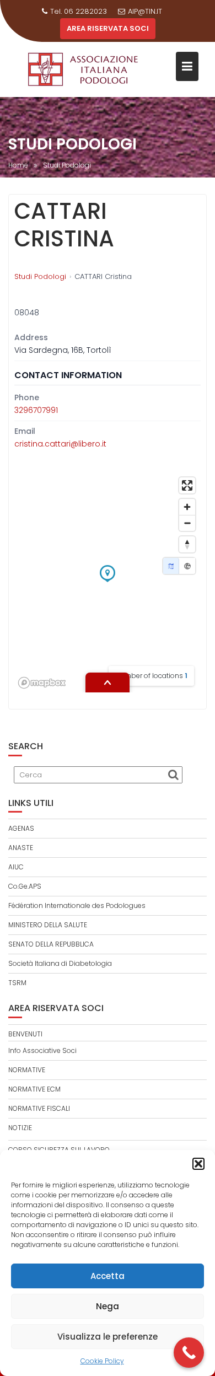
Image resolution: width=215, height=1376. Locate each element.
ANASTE (20, 847)
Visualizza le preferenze (107, 1336)
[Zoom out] (187, 523)
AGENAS (21, 828)
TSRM (17, 982)
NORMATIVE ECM (34, 1089)
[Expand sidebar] (107, 682)
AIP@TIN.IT (145, 11)
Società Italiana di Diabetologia (60, 963)
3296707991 (36, 410)
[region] (107, 582)
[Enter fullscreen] (187, 485)
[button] (198, 1163)
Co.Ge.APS (24, 886)
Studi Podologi (40, 276)
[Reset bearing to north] (187, 544)
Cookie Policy (102, 1361)
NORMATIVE (26, 1069)
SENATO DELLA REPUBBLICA (51, 944)
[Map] (171, 566)
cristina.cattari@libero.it (60, 443)
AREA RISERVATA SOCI (108, 28)
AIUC (16, 867)
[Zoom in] (187, 507)
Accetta (107, 1276)
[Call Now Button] (189, 1352)
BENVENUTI (25, 1034)
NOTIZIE (20, 1127)
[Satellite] (187, 566)
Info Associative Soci (42, 1050)
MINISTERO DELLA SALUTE (47, 924)
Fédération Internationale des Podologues (77, 905)
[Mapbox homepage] (42, 682)
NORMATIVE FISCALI (39, 1108)
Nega (107, 1306)
